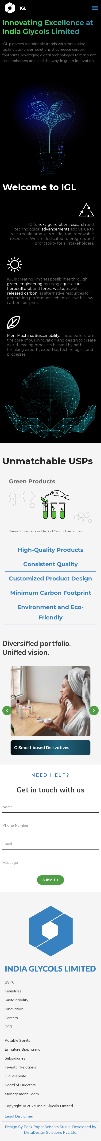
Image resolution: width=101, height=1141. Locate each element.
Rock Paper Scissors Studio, (47, 1126)
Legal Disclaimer (19, 1116)
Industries (13, 991)
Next (94, 710)
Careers (11, 1017)
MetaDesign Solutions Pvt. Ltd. (50, 1132)
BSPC (10, 982)
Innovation (14, 1009)
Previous (7, 710)
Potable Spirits (17, 1040)
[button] (94, 8)
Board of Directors (20, 1085)
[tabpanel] (50, 710)
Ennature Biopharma (22, 1049)
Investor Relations (20, 1067)
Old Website (15, 1076)
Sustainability (16, 1000)
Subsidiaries (15, 1058)
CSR (8, 1026)
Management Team (22, 1093)
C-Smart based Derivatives (41, 747)
